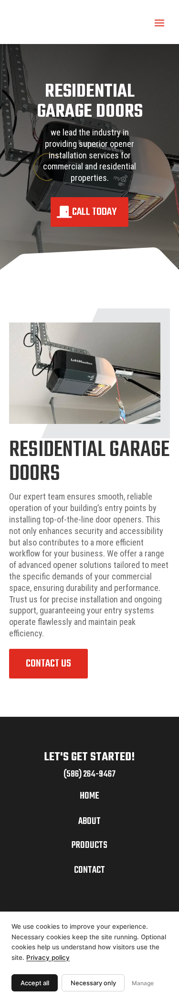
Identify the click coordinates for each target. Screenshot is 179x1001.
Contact (89, 870)
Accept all (35, 983)
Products (89, 845)
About (89, 821)
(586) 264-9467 (89, 774)
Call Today (94, 212)
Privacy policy (48, 957)
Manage (143, 983)
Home (89, 796)
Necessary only (93, 983)
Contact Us (48, 663)
